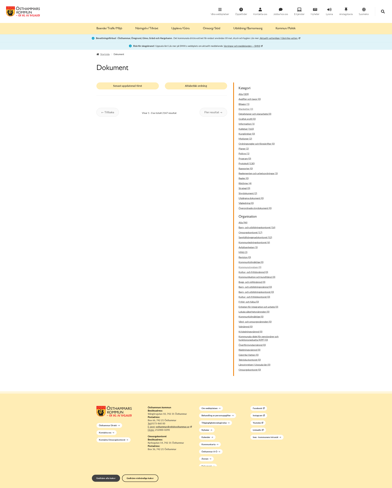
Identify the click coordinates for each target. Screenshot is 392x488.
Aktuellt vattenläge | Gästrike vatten (278, 38)
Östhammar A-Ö (209, 451)
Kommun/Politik (286, 28)
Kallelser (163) (246, 128)
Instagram (257, 415)
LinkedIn (257, 430)
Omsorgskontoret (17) (250, 232)
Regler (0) (244, 178)
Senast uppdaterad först (127, 85)
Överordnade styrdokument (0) (255, 208)
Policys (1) (244, 153)
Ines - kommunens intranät (265, 437)
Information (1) (247, 123)
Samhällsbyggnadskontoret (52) (255, 237)
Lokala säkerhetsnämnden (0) (254, 311)
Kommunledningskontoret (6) (254, 242)
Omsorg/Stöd (211, 28)
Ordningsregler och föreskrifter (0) (257, 143)
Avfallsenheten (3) (248, 247)
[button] (220, 12)
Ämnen (205, 458)
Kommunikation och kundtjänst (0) (257, 276)
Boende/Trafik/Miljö (109, 28)
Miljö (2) (243, 252)
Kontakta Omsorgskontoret (112, 439)
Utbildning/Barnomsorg (247, 28)
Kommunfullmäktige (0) (251, 262)
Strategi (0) (244, 188)
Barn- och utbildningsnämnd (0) (255, 286)
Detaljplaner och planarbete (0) (255, 113)
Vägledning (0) (246, 203)
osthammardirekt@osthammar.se (172, 426)
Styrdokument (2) (248, 193)
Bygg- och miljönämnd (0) (252, 281)
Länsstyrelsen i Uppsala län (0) (254, 364)
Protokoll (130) (247, 163)
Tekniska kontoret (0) (250, 359)
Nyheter (205, 430)
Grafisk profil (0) (247, 118)
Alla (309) (244, 94)
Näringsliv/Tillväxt (146, 28)
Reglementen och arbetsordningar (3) (258, 173)
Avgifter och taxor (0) (250, 98)
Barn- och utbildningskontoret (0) (256, 291)
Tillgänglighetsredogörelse (214, 422)
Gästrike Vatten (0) (249, 354)
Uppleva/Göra (180, 28)
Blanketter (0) (246, 108)
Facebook (257, 408)
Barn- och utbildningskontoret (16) (257, 227)
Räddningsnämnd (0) (249, 349)
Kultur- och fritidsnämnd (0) (253, 272)
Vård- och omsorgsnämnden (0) (255, 321)
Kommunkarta (208, 444)
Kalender (206, 437)
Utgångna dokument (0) (251, 198)
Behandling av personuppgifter (216, 415)
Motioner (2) (245, 138)
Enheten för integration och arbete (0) (258, 306)
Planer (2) (244, 148)
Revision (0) (245, 257)
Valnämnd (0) (246, 326)
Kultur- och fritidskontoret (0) (254, 296)
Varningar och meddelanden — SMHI (242, 46)
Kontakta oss (105, 432)
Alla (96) (243, 222)
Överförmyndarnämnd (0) (252, 344)
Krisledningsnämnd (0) (250, 331)
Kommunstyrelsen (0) (250, 267)
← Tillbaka (107, 112)
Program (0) (245, 158)
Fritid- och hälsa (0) (249, 301)
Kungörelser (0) (247, 133)
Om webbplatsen (210, 408)
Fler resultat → (213, 112)
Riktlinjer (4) (245, 183)
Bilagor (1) (244, 104)
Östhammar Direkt (108, 425)
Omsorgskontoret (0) (250, 369)
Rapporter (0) (246, 168)
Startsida (105, 54)
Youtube (257, 422)
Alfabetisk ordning (196, 85)
